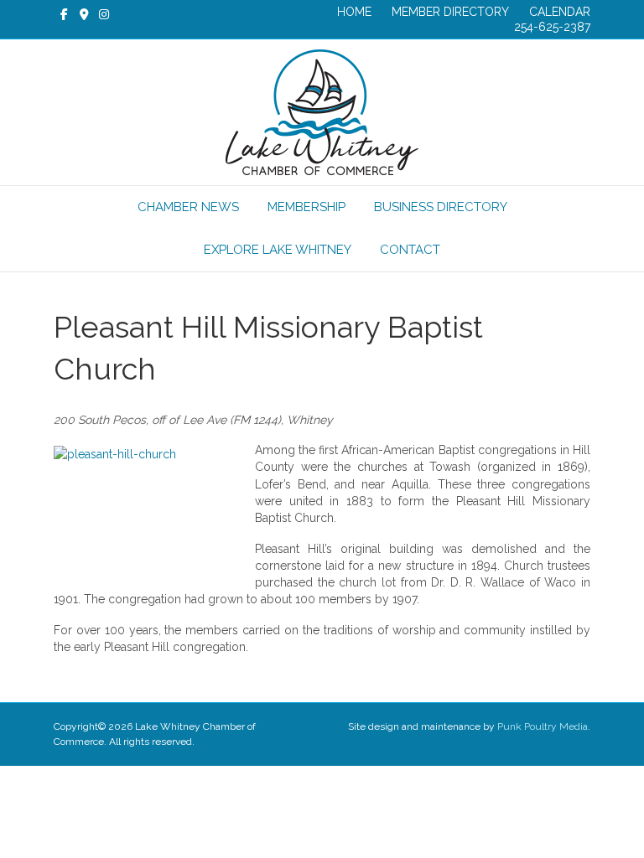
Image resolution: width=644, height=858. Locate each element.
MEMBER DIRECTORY (450, 11)
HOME (354, 11)
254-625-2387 (552, 27)
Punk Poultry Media (542, 726)
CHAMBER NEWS (188, 206)
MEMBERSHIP (306, 206)
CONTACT (410, 249)
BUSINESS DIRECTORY (440, 206)
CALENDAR (559, 11)
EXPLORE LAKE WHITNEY (277, 249)
